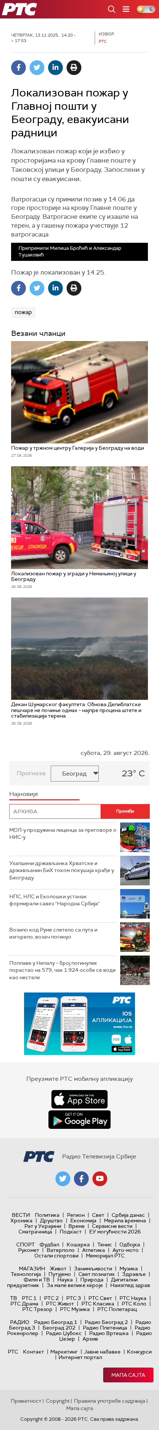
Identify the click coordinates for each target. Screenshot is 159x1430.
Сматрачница (35, 1231)
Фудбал (49, 1244)
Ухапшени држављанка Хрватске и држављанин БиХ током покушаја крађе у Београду (61, 870)
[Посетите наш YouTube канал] (99, 1178)
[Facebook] (18, 67)
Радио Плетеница (105, 1327)
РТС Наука (132, 1298)
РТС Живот (60, 1303)
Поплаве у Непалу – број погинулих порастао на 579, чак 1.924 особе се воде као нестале (62, 970)
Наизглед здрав (130, 1285)
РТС (13, 1351)
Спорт (25, 1244)
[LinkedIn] (55, 67)
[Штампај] (74, 67)
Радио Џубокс (64, 1333)
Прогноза (31, 773)
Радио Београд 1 (55, 1322)
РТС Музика (75, 1309)
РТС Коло (134, 1303)
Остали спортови (56, 1255)
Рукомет (28, 1250)
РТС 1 (29, 1298)
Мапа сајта (128, 1375)
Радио (19, 1322)
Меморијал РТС (105, 1255)
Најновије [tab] (23, 794)
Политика (47, 1215)
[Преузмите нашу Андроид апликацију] (79, 1119)
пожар (23, 312)
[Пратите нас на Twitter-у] (62, 1178)
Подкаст (71, 1231)
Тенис (104, 1244)
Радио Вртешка (109, 1333)
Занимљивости (93, 1268)
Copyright (58, 1400)
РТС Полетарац (117, 1309)
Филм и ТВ (37, 1279)
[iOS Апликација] (79, 1024)
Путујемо (59, 1274)
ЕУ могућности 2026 (115, 1231)
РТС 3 (73, 1298)
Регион (76, 1215)
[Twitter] (37, 67)
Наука (65, 1279)
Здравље (134, 1274)
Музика (128, 1268)
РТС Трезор (37, 1309)
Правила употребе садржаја (109, 1400)
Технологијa (26, 1274)
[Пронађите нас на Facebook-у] (81, 1178)
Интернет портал (80, 1357)
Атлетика (93, 1250)
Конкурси (139, 1351)
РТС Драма (24, 1303)
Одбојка (129, 1244)
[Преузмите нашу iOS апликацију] (79, 1099)
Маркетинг (64, 1351)
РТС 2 (51, 1298)
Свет (98, 1215)
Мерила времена (125, 1220)
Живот (58, 1268)
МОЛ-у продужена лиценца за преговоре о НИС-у (62, 834)
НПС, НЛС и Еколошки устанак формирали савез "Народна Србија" (54, 900)
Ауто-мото (125, 1250)
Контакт (33, 1351)
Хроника (21, 1220)
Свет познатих (96, 1274)
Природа (92, 1279)
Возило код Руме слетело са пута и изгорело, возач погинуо (53, 933)
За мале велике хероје (75, 1285)
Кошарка (78, 1244)
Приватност (26, 1400)
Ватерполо (61, 1250)
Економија (83, 1220)
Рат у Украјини (42, 1226)
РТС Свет (100, 1298)
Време (76, 1226)
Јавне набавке (102, 1351)
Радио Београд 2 (106, 1322)
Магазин (32, 1268)
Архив (90, 1338)
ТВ (13, 1298)
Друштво (51, 1220)
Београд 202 (59, 1327)
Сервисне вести (112, 1226)
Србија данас (128, 1215)
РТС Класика (97, 1303)
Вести (21, 1215)
